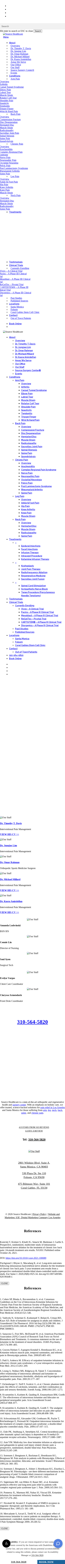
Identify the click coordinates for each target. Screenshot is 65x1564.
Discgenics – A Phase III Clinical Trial (39, 625)
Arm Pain (19, 380)
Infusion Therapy (30, 552)
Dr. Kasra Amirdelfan (25, 357)
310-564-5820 (16, 655)
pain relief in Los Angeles (52, 1107)
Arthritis (25, 387)
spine (23, 1113)
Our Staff (19, 367)
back (60, 1110)
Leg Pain (19, 496)
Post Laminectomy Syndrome (36, 486)
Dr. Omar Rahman (24, 350)
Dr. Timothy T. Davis (25, 344)
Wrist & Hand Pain (30, 420)
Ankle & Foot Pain (30, 503)
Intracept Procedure (31, 556)
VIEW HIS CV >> (9, 834)
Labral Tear (27, 397)
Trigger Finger (28, 417)
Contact (13, 648)
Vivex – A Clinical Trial (32, 609)
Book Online (15, 658)
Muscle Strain (28, 400)
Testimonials (16, 599)
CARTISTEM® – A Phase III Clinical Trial (41, 622)
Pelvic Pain (26, 483)
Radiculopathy (28, 443)
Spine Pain (26, 453)
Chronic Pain (21, 460)
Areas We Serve (23, 360)
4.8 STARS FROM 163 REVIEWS (34, 1127)
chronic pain (37, 1113)
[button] (6, 1543)
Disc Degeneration (31, 433)
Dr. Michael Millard (24, 354)
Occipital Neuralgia (31, 479)
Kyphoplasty (27, 566)
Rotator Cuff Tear (30, 403)
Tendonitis (26, 413)
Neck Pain (20, 519)
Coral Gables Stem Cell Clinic (30, 645)
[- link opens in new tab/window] (31, 1194)
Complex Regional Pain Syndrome (38, 470)
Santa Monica (22, 638)
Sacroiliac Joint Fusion (32, 579)
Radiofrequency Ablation (34, 572)
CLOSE (4, 1283)
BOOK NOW (46, 1562)
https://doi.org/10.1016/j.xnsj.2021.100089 (26, 1258)
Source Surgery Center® (28, 370)
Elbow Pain (26, 393)
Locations (14, 635)
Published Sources (24, 632)
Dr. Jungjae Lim (23, 347)
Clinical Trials (16, 602)
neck (54, 1110)
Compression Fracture (32, 430)
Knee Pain (26, 513)
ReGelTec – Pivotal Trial (33, 619)
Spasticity (26, 410)
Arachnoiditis (28, 466)
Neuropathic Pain (30, 476)
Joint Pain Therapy (31, 569)
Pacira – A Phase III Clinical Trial (37, 612)
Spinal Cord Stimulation (33, 585)
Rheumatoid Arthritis (32, 489)
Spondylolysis (28, 456)
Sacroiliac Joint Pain (31, 446)
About (12, 337)
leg (49, 1110)
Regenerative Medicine (33, 576)
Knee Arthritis (28, 509)
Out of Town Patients (26, 652)
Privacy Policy (39, 1214)
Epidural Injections (30, 546)
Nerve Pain (26, 473)
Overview (20, 340)
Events (18, 373)
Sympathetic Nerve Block (34, 589)
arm (45, 1110)
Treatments (15, 539)
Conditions (14, 377)
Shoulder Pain (28, 407)
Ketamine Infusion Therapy (35, 559)
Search (38, 31)
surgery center (19, 1104)
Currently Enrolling (24, 605)
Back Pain (20, 423)
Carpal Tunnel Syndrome (34, 390)
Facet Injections (29, 549)
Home (11, 751)
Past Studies (21, 629)
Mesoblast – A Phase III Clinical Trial (39, 615)
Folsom (19, 642)
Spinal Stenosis (29, 450)
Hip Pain (25, 506)
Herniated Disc (28, 436)
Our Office (20, 364)
